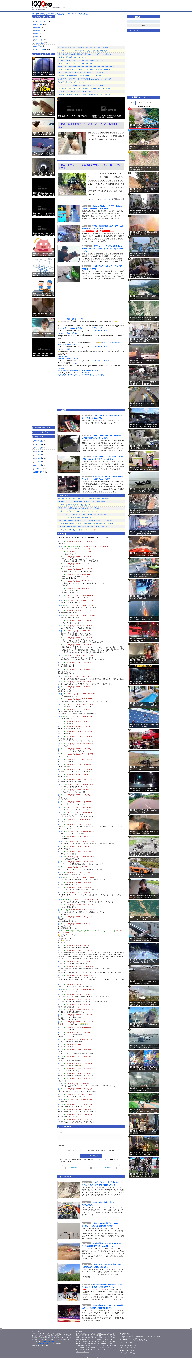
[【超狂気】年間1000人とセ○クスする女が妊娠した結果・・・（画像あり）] (43, 107)
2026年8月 (38, 441)
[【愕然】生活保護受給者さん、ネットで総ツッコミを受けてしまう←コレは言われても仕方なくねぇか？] (43, 227)
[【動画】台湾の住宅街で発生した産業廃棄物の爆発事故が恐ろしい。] (144, 216)
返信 (59, 541)
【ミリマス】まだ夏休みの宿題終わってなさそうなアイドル (76, 505)
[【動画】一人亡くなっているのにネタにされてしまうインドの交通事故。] (144, 366)
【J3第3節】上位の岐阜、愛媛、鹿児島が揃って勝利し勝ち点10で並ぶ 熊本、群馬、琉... (85, 527)
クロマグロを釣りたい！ (129, 1353)
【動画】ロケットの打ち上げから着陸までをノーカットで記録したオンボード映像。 (143, 555)
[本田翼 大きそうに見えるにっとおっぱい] (43, 307)
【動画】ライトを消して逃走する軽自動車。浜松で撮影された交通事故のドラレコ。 (143, 791)
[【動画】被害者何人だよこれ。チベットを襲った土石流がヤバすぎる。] (144, 430)
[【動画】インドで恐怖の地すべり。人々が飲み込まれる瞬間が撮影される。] (144, 559)
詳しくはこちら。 (82, 1351)
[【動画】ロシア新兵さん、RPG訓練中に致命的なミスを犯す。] (144, 751)
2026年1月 (38, 465)
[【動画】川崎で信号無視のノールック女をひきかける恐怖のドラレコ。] (144, 195)
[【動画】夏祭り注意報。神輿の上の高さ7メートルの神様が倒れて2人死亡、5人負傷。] (144, 1051)
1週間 (140, 102)
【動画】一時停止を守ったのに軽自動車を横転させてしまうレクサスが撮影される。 (143, 1005)
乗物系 (36, 33)
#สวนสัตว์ (73, 328)
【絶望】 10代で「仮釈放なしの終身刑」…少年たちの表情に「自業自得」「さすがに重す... (85, 69)
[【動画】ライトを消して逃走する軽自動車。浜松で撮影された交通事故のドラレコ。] (144, 773)
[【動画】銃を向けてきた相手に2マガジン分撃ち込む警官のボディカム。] (144, 259)
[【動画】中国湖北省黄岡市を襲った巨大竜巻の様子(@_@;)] (144, 644)
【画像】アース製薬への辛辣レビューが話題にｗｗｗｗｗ (75, 63)
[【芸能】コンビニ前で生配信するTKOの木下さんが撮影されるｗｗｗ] (144, 815)
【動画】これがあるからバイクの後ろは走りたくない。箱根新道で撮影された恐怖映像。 (143, 1112)
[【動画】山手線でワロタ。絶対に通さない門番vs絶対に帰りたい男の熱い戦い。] (144, 451)
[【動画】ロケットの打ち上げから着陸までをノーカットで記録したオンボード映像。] (144, 537)
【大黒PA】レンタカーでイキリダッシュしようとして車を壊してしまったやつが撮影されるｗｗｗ (143, 876)
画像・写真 (37, 46)
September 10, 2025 (102, 330)
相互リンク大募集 (127, 1342)
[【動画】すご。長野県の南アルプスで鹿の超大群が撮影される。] (144, 152)
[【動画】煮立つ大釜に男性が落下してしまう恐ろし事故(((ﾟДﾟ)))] (144, 1072)
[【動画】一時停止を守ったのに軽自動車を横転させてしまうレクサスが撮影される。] (144, 987)
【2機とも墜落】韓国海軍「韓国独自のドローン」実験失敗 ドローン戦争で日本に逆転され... (85, 520)
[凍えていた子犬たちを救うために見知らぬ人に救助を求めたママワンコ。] (43, 167)
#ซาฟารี (66, 371)
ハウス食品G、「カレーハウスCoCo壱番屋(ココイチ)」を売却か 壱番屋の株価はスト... (84, 51)
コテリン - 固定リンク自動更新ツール (33, 58)
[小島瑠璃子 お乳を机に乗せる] (43, 327)
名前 (59, 1143)
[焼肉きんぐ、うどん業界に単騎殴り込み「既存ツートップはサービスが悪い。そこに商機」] (108, 108)
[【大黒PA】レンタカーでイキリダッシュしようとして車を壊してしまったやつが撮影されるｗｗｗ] (144, 858)
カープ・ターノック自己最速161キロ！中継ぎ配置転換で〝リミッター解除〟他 (81, 85)
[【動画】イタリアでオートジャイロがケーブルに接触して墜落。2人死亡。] (144, 601)
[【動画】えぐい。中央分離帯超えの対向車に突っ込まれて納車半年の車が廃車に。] (144, 409)
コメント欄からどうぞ (128, 1348)
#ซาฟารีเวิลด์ (64, 328)
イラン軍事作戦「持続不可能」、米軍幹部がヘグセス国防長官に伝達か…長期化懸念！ (84, 48)
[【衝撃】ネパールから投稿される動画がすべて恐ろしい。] (144, 280)
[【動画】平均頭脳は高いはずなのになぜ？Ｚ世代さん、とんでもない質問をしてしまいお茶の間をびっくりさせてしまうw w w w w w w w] (43, 187)
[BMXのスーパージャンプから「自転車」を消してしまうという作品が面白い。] (43, 147)
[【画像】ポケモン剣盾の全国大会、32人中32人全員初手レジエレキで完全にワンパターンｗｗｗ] (43, 247)
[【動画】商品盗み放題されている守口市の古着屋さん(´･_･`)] (144, 1115)
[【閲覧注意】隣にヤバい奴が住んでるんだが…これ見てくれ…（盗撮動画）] (43, 67)
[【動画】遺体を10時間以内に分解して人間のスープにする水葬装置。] (144, 323)
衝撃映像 (37, 30)
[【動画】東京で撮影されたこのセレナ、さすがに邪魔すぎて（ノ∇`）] (144, 237)
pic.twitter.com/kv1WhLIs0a (88, 370)
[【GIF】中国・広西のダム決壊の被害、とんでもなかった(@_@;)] (144, 901)
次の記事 (108, 1167)
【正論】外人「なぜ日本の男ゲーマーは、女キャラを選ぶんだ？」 (78, 91)
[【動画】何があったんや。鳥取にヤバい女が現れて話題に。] (144, 1008)
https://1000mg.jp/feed (43, 1343)
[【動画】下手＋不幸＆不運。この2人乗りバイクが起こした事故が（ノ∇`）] (144, 794)
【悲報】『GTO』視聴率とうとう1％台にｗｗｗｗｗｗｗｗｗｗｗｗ (78, 511)
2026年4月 (38, 455)
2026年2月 (38, 462)
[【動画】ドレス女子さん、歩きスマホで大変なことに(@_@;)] (144, 494)
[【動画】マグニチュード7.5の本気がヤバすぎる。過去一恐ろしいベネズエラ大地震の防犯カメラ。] (144, 687)
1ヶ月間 (148, 102)
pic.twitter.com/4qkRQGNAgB (68, 359)
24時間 (131, 102)
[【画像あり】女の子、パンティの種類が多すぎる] (73, 108)
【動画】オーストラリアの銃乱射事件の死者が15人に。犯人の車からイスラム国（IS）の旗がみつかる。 (102, 248)
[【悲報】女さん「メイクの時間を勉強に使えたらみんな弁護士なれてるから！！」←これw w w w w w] (43, 207)
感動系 (36, 37)
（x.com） (61, 319)
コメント (61, 1133)
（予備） (68, 319)
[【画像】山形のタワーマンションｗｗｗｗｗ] (43, 267)
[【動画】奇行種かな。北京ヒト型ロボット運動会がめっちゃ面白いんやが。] (144, 1158)
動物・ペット (38, 40)
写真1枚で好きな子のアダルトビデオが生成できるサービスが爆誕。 (81, 375)
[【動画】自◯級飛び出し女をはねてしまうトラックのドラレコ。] (144, 387)
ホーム (91, 1167)
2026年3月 (38, 458)
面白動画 (37, 27)
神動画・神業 (38, 24)
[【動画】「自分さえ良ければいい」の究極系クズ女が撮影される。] (144, 580)
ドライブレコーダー (40, 21)
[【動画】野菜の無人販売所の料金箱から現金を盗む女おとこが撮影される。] (144, 880)
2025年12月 (38, 468)
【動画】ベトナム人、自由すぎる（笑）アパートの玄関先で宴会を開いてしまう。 (143, 1155)
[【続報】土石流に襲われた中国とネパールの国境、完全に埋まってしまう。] (144, 302)
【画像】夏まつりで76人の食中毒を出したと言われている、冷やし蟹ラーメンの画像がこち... (86, 54)
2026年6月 (38, 448)
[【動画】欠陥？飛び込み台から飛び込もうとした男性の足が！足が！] (144, 173)
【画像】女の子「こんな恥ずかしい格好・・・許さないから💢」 (77, 530)
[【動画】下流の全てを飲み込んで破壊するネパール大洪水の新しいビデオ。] (144, 109)
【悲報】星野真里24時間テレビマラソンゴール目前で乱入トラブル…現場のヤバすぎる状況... (86, 523)
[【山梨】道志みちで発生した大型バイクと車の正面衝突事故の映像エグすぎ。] (144, 944)
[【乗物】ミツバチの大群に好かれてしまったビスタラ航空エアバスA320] (43, 127)
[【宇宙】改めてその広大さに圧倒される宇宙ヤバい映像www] (43, 348)
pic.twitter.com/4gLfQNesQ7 (92, 328)
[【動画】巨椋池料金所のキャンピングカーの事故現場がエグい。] (144, 623)
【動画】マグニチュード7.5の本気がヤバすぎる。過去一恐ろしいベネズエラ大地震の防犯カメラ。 (143, 705)
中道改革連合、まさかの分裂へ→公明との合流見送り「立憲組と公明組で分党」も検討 (84, 88)
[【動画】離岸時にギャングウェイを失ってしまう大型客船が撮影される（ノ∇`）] (144, 922)
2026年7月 (38, 444)
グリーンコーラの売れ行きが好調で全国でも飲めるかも (74, 517)
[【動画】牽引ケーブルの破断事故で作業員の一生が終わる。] (144, 344)
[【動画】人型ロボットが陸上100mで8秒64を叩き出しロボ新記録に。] (144, 708)
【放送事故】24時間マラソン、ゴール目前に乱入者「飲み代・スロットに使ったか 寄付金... (86, 60)
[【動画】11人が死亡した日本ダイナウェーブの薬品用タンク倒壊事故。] (144, 965)
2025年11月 (38, 472)
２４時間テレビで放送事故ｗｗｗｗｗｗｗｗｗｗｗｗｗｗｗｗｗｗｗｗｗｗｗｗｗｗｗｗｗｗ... (86, 66)
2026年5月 (38, 451)
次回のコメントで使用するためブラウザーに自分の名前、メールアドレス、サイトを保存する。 (89, 1150)
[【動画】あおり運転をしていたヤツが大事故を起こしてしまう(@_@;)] (144, 1030)
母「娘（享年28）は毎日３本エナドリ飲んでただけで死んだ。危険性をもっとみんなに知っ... (86, 79)
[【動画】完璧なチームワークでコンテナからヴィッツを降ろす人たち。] (144, 730)
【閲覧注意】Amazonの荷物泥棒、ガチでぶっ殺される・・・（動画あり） (80, 76)
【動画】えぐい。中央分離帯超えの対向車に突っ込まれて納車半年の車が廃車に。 (143, 427)
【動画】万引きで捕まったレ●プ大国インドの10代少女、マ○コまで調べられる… (82, 72)
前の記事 (74, 1167)
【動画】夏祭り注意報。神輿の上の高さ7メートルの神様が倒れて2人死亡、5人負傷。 (143, 1069)
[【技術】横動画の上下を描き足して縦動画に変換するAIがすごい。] (144, 666)
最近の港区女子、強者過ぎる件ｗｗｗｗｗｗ (71, 82)
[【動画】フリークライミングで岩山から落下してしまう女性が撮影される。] (144, 130)
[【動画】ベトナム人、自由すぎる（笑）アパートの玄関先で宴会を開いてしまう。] (144, 1137)
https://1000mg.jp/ (49, 1341)
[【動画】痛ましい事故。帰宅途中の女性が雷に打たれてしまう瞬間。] (144, 837)
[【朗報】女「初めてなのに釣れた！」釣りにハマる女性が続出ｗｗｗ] (43, 287)
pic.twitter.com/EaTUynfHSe (67, 344)
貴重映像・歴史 (39, 43)
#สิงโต (79, 328)
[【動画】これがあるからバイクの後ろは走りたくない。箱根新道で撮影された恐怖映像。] (144, 1094)
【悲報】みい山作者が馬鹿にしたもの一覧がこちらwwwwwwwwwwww (79, 57)
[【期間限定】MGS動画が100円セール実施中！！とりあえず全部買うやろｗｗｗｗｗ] (43, 87)
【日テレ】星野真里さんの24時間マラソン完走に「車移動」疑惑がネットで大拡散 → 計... (85, 94)
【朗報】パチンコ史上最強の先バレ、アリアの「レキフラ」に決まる (78, 508)
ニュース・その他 (39, 49)
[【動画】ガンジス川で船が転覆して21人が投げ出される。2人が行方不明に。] (144, 473)
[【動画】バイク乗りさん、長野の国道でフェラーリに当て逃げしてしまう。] (144, 516)
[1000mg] (42, 2)
